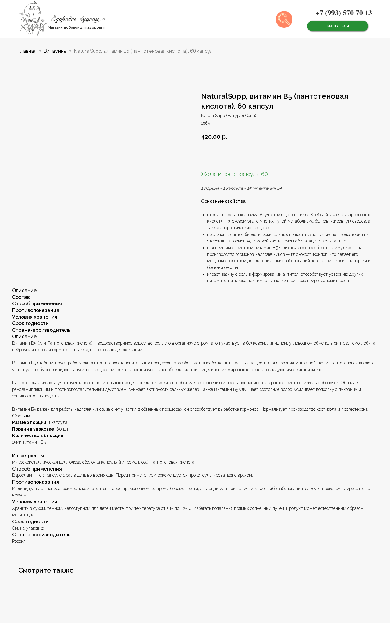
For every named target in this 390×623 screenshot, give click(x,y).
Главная (27, 51)
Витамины (55, 51)
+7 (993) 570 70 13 (343, 12)
